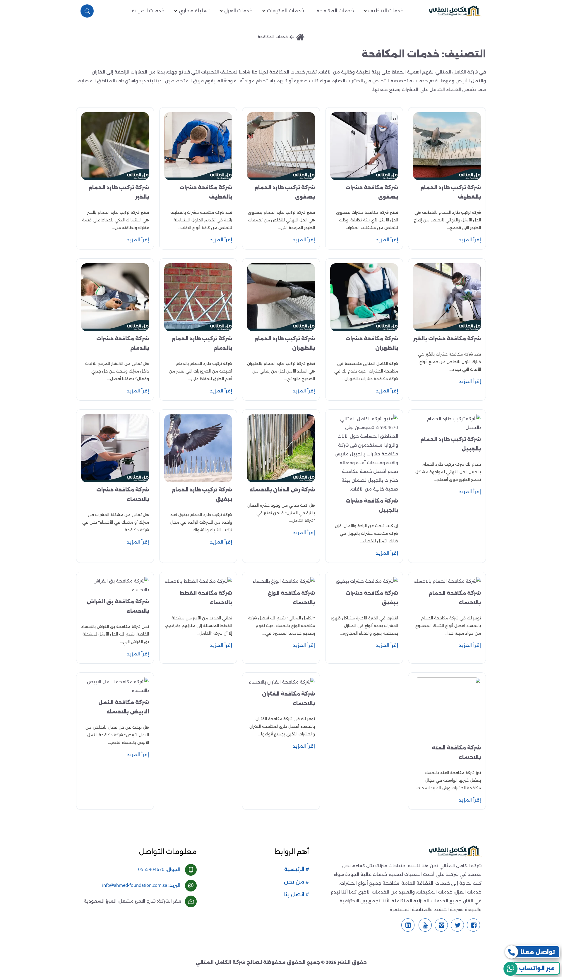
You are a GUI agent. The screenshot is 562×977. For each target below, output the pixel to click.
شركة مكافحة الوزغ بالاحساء (291, 597)
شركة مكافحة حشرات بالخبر (447, 338)
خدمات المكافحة (335, 10)
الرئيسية (295, 869)
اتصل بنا (295, 894)
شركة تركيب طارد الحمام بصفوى (284, 192)
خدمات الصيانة (148, 10)
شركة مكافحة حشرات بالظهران (371, 343)
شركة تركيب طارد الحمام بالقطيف (450, 192)
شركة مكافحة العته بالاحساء (456, 752)
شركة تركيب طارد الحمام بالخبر (118, 192)
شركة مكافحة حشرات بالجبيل (371, 505)
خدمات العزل (238, 10)
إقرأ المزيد (470, 239)
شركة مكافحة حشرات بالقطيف (205, 192)
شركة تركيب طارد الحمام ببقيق (202, 494)
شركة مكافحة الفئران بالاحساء (288, 698)
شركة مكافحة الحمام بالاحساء (455, 597)
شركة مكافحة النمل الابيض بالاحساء (123, 707)
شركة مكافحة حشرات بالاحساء (122, 494)
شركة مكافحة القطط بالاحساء (206, 597)
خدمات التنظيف (386, 10)
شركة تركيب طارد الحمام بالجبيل (450, 444)
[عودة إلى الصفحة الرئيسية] (300, 37)
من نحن (295, 882)
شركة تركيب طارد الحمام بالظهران (284, 343)
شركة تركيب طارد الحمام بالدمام (202, 343)
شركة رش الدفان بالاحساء (282, 490)
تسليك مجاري (194, 10)
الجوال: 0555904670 (159, 869)
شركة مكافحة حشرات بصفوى (371, 192)
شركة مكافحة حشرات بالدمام (122, 343)
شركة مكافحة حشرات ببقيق (371, 597)
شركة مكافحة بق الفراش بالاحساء (118, 606)
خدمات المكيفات (285, 10)
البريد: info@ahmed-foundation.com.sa (141, 885)
